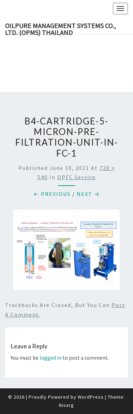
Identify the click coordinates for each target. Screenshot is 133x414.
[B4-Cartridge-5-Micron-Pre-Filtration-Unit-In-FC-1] (66, 251)
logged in (50, 357)
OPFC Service (76, 177)
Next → (88, 193)
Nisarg (66, 405)
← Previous (52, 193)
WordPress (91, 397)
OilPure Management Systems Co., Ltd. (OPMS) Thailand (60, 27)
